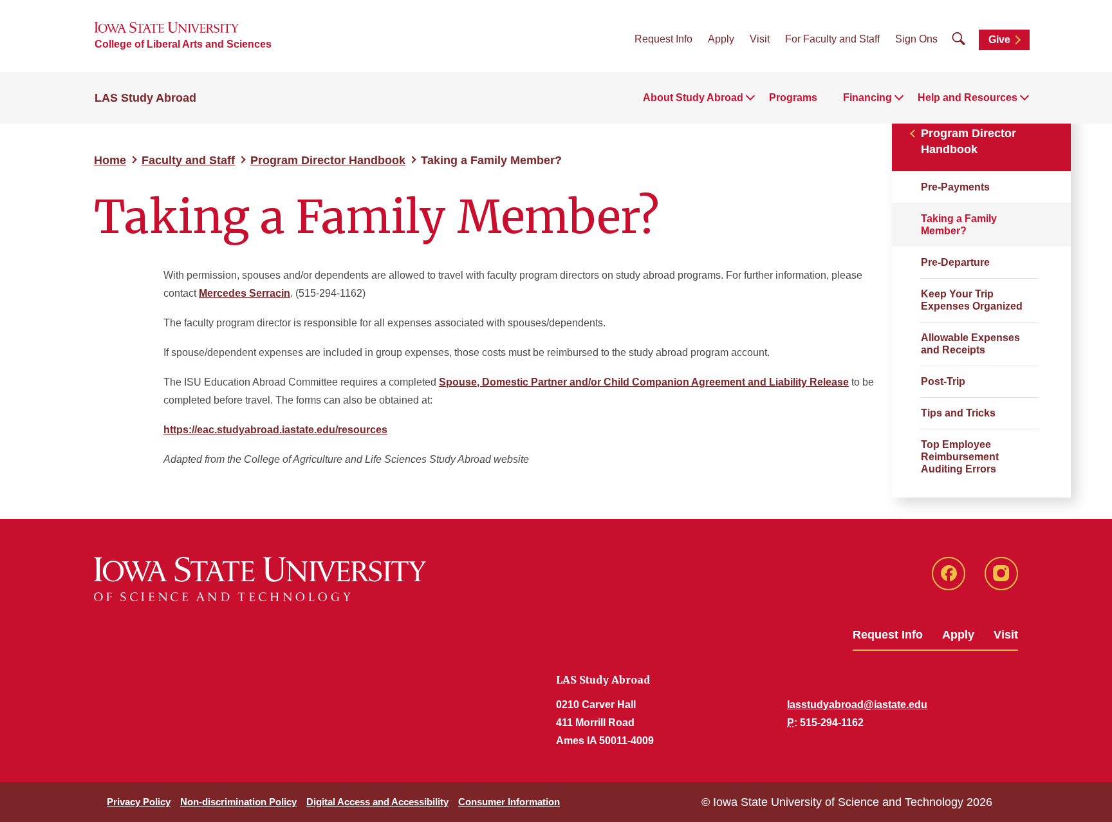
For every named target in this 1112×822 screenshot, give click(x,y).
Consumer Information (509, 801)
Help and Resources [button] (967, 97)
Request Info (663, 38)
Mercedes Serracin (244, 293)
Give (999, 39)
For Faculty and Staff (832, 38)
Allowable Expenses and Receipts (970, 343)
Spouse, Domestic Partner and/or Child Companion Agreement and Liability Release (644, 382)
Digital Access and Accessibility (377, 801)
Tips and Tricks (958, 412)
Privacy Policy (139, 801)
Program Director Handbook (327, 160)
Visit (760, 38)
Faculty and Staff (188, 160)
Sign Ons (916, 38)
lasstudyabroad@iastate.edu (857, 704)
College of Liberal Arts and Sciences (183, 44)
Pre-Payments (955, 187)
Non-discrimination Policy (238, 801)
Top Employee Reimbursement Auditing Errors (960, 456)
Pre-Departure (955, 262)
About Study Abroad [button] (693, 97)
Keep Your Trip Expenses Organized (972, 300)
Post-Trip (943, 381)
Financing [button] (867, 97)
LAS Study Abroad (145, 97)
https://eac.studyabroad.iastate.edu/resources (275, 429)
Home (110, 160)
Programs (793, 97)
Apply (721, 38)
